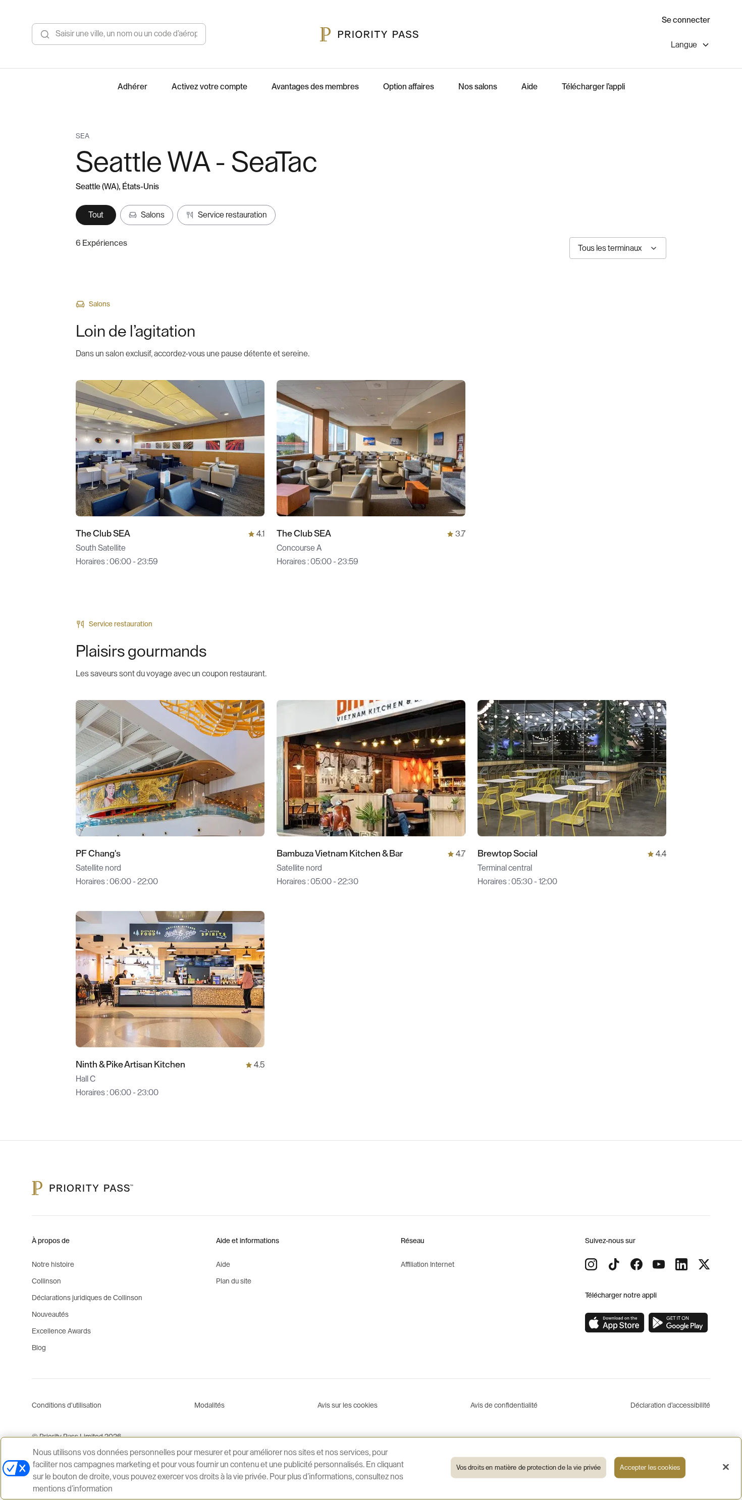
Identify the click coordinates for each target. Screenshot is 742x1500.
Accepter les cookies (650, 1467)
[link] (615, 1323)
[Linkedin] (681, 1264)
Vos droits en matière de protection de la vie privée (528, 1467)
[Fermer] (726, 1467)
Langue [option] (684, 45)
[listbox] (690, 46)
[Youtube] (659, 1264)
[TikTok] (614, 1264)
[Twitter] (704, 1264)
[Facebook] (636, 1264)
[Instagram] (591, 1264)
